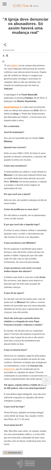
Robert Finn (9, 369)
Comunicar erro (13, 453)
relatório (14, 65)
